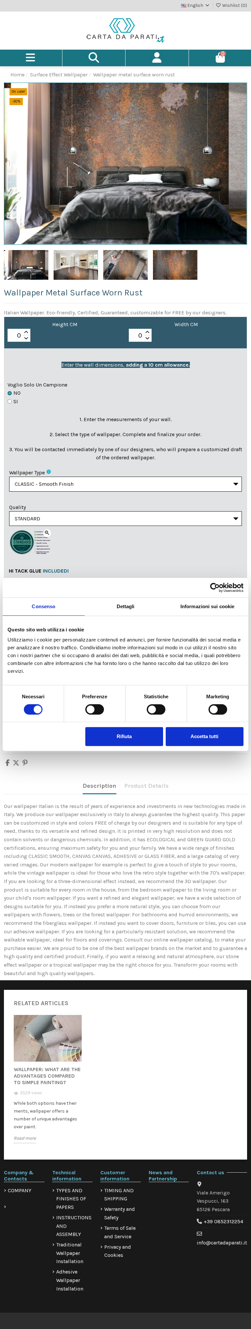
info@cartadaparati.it (222, 1243)
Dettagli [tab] (126, 606)
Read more (25, 1138)
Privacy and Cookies (117, 1251)
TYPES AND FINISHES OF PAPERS (71, 1198)
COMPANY (19, 1190)
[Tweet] (16, 763)
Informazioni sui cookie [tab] (207, 606)
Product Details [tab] (146, 785)
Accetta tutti (204, 736)
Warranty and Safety (119, 1213)
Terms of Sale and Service (120, 1232)
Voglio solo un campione (37, 385)
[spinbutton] (19, 335)
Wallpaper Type (27, 472)
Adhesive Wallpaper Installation (69, 1280)
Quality (17, 507)
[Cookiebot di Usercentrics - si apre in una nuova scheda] (214, 588)
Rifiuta (124, 736)
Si (15, 401)
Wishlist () (234, 5)
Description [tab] (99, 785)
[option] (48, 1084)
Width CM (186, 324)
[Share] (8, 763)
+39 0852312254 (223, 1221)
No (17, 393)
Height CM (64, 324)
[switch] (94, 709)
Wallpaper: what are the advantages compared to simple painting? (47, 1075)
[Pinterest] (25, 763)
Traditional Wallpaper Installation (69, 1253)
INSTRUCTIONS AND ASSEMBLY (74, 1225)
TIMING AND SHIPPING (119, 1194)
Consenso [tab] (43, 606)
